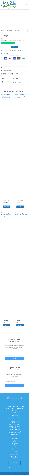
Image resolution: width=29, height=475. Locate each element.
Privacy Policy (14, 417)
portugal (14, 51)
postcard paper (4, 53)
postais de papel (20, 51)
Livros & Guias (14, 438)
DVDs (14, 446)
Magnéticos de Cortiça (14, 427)
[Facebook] (11, 457)
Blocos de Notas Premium (14, 432)
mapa (11, 51)
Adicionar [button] (6, 206)
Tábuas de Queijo (14, 434)
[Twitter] (13, 457)
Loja (5, 30)
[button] (15, 463)
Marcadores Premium (14, 426)
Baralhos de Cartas (14, 453)
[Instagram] (15, 457)
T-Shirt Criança (14, 448)
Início (2, 30)
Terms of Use (14, 415)
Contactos (14, 412)
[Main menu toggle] (26, 4)
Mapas (14, 440)
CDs (14, 444)
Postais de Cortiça (14, 421)
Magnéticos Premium (15, 429)
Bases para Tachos (14, 454)
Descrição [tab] (3, 67)
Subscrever (14, 358)
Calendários (14, 436)
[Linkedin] (17, 457)
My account (14, 410)
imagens (7, 51)
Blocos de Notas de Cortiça (14, 431)
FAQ (15, 414)
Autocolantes (14, 443)
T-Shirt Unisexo (14, 451)
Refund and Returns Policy (14, 419)
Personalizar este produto (8, 43)
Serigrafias (14, 441)
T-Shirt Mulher (14, 449)
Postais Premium (10, 30)
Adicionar (14, 46)
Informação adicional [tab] (6, 70)
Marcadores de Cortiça (14, 424)
